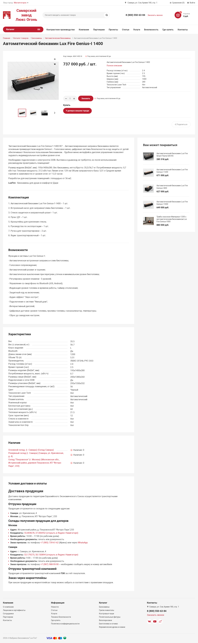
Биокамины (37, 38)
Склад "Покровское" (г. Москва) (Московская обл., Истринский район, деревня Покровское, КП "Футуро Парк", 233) (34, 462)
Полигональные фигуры (109, 617)
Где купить (168, 29)
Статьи (125, 29)
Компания (84, 29)
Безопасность (151, 29)
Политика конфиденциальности (65, 624)
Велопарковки (105, 620)
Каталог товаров (20, 38)
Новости (55, 607)
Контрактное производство (60, 29)
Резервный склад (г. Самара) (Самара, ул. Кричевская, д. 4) (36, 455)
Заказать (85, 98)
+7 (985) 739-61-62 (49, 542)
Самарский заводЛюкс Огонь (26, 15)
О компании (8, 607)
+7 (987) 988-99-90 (49, 564)
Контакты (183, 29)
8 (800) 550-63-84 (135, 15)
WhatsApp (83, 542)
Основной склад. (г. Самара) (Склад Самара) (31, 450)
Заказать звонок (155, 15)
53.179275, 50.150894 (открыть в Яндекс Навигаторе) (51, 554)
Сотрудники (8, 614)
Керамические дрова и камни (112, 627)
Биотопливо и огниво (108, 624)
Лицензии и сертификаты (14, 610)
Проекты (113, 29)
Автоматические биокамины (58, 38)
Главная (6, 38)
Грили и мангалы (106, 610)
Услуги (136, 29)
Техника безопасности (61, 617)
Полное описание (114, 65)
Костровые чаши (106, 614)
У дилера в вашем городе (77, 111)
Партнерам (99, 29)
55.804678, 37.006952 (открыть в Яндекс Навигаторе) (51, 533)
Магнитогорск (20, 3)
